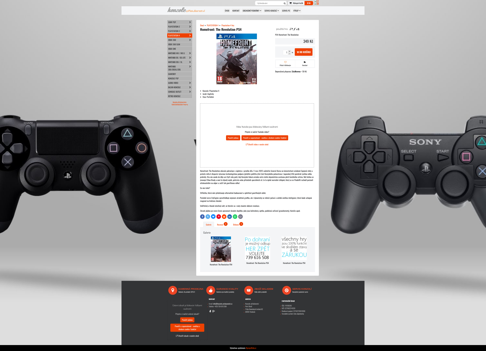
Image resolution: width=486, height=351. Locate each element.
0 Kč (309, 3)
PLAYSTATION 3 (174, 31)
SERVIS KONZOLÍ (271, 10)
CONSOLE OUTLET (174, 91)
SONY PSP (172, 22)
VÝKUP (296, 10)
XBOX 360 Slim (174, 44)
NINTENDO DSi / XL (175, 62)
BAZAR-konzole (174, 87)
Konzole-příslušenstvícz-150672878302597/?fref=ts (179, 103)
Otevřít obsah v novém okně (188, 335)
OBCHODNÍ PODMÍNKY (251, 10)
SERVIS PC (286, 10)
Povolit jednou (233, 137)
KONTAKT (235, 10)
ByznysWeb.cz (251, 347)
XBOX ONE (172, 48)
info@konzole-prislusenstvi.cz (222, 303)
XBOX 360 (172, 39)
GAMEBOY (172, 73)
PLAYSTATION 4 (174, 35)
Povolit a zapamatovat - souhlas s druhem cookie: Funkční (264, 137)
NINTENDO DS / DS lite (177, 57)
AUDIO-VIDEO (173, 82)
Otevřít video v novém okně (258, 144)
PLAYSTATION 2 (174, 26)
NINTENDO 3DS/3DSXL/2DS (174, 68)
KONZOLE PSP (173, 78)
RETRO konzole (174, 96)
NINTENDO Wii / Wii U (176, 53)
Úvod (227, 10)
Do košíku (305, 52)
